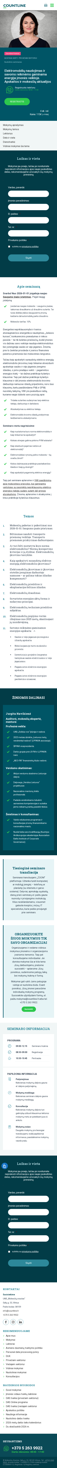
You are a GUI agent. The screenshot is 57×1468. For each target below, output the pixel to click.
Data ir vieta (10, 137)
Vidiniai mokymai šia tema (17, 146)
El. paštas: (14, 214)
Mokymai (10, 1339)
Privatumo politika (18, 240)
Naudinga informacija (16, 1414)
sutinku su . (25, 246)
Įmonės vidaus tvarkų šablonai (21, 1394)
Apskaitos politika (15, 1410)
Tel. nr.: (12, 227)
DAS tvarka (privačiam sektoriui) (22, 1398)
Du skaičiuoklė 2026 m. (17, 1426)
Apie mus (10, 1335)
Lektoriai (10, 1344)
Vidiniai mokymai (14, 1368)
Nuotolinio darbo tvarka (17, 1418)
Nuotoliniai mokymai (16, 1372)
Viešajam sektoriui (15, 1364)
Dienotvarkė (10, 142)
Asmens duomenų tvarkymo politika (24, 1348)
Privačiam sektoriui (15, 1360)
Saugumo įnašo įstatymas (17, 297)
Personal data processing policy (22, 1352)
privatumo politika (30, 246)
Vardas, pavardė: (16, 187)
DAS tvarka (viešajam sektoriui (21, 1406)
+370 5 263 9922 (10, 1315)
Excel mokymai (13, 1390)
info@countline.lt (11, 1311)
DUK (8, 1356)
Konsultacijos (13, 1376)
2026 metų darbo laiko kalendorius (23, 1422)
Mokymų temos (12, 129)
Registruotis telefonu (25, 87)
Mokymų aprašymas (14, 125)
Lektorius (8, 133)
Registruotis (17, 101)
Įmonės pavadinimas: (18, 200)
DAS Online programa (17, 1402)
